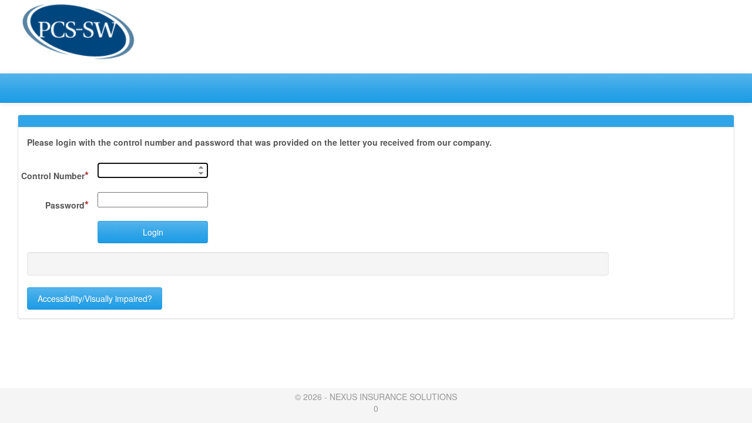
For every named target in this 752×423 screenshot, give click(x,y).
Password (67, 204)
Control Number (55, 175)
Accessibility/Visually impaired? (95, 298)
